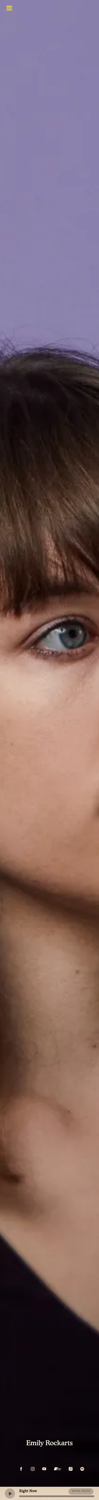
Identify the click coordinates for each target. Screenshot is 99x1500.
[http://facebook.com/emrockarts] (21, 1469)
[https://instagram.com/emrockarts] (33, 1469)
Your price (81, 1491)
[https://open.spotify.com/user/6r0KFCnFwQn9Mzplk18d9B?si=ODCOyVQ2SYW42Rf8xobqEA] (82, 1469)
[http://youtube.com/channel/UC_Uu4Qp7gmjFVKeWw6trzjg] (44, 1469)
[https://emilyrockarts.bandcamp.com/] (57, 1469)
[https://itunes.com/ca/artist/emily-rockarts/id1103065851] (71, 1469)
